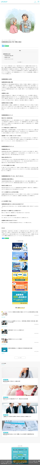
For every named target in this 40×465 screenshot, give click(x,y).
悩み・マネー (6, 379)
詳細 (17, 463)
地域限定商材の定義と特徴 (8, 55)
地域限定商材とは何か (6, 53)
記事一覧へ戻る (20, 240)
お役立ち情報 (20, 445)
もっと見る (19, 62)
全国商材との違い (7, 57)
